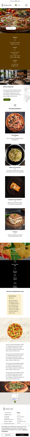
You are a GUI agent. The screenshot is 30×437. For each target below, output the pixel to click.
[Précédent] (2, 20)
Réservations (20, 419)
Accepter (22, 435)
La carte (18, 418)
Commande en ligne (21, 421)
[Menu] (26, 5)
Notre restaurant (20, 416)
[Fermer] (28, 426)
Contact (18, 422)
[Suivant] (28, 20)
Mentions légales (8, 421)
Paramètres (8, 435)
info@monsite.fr (15, 65)
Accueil (18, 415)
